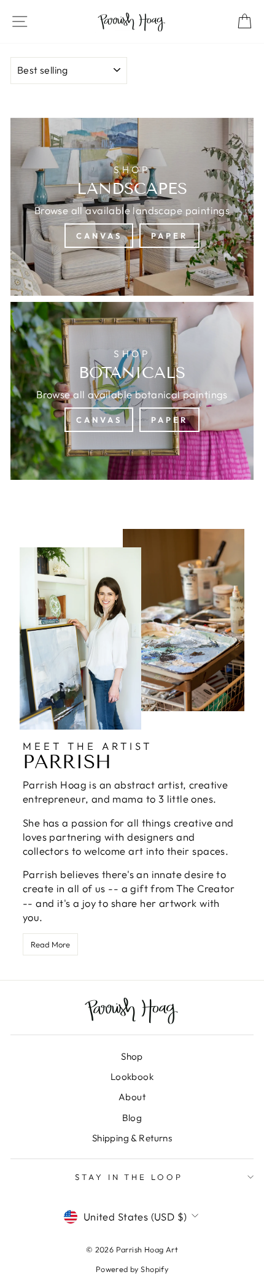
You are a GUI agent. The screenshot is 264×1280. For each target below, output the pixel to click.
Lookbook (132, 1076)
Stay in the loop (129, 1177)
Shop (132, 1056)
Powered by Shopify (132, 1269)
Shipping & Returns (132, 1138)
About (132, 1097)
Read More (50, 944)
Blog (132, 1118)
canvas (99, 236)
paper (169, 236)
